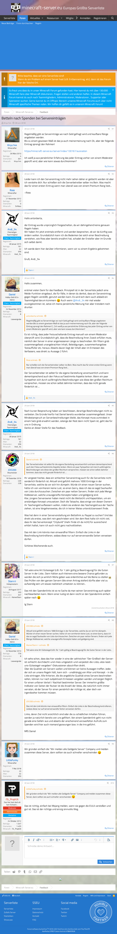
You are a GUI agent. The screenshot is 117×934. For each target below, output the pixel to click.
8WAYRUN (71, 931)
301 (19, 158)
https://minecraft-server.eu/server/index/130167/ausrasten (55, 151)
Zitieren (110, 166)
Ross (12, 190)
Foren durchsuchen (24, 23)
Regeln (38, 23)
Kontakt (78, 895)
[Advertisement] (58, 48)
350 (19, 776)
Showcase (8, 919)
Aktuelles (35, 18)
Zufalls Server (10, 912)
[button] (42, 18)
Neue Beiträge (8, 23)
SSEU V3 (7, 895)
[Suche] (112, 18)
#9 (113, 743)
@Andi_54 (79, 300)
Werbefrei (12, 815)
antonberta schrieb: (34, 315)
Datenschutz (37, 912)
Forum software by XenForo (47, 929)
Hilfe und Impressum (97, 895)
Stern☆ (12, 581)
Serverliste (9, 18)
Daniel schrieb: (32, 459)
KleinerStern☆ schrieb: (36, 645)
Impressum (37, 908)
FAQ (34, 919)
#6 (113, 453)
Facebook (65, 908)
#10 (112, 782)
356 (19, 251)
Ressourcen (53, 18)
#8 (113, 620)
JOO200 (12, 470)
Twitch (64, 915)
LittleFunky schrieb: (34, 788)
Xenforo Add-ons (79, 929)
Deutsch (17, 895)
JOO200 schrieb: (33, 625)
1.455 (18, 826)
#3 (113, 213)
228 (19, 483)
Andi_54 (12, 229)
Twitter (64, 912)
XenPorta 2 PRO (48, 931)
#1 (113, 128)
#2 (113, 173)
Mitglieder (71, 18)
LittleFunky (12, 760)
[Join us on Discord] (60, 879)
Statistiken (8, 915)
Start (109, 895)
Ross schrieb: (32, 360)
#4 (113, 278)
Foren (23, 18)
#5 (113, 405)
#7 (113, 564)
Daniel (12, 294)
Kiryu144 (7, 122)
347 (19, 594)
